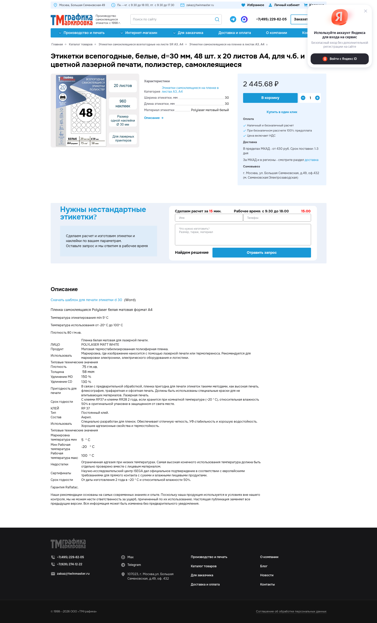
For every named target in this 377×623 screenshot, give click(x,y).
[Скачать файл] (122, 300)
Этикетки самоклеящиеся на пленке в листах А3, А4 (190, 90)
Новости (267, 575)
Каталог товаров (204, 566)
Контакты (267, 584)
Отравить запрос (262, 252)
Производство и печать (84, 33)
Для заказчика (190, 33)
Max (130, 557)
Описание (152, 118)
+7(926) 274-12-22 (69, 564)
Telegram (134, 565)
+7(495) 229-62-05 (271, 19)
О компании (276, 33)
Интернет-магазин (141, 33)
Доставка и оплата (235, 33)
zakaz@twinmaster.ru (200, 5)
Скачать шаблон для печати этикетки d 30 (86, 300)
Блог (263, 566)
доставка (311, 160)
